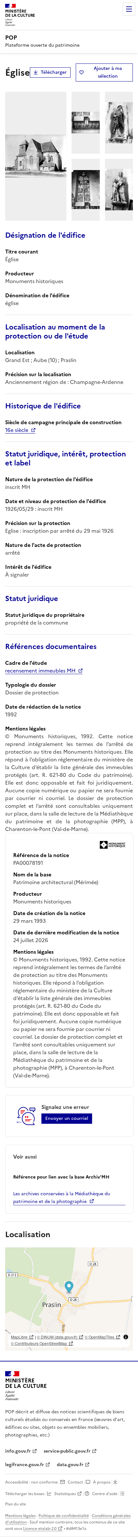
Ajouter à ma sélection (108, 72)
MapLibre (19, 1337)
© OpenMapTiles (99, 1337)
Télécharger (54, 72)
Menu (129, 9)
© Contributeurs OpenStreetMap (39, 1343)
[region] (69, 1299)
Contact (75, 1482)
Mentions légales (20, 1516)
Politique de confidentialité (64, 1516)
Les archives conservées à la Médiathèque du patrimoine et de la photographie (61, 1197)
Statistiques (65, 1494)
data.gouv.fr (70, 1464)
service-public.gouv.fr (67, 1451)
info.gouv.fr (18, 1451)
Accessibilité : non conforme (31, 1482)
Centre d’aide (104, 1494)
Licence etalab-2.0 (39, 1529)
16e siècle (16, 430)
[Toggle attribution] (126, 1337)
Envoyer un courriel (66, 1118)
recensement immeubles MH (40, 670)
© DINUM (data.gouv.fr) (57, 1337)
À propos (101, 1482)
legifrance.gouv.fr (24, 1464)
